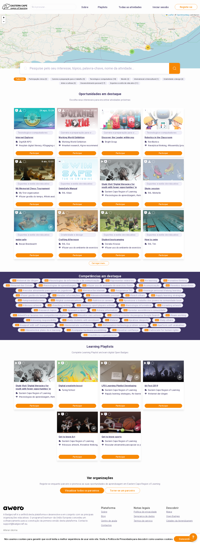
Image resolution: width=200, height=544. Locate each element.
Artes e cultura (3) (68, 83)
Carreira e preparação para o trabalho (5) (68, 79)
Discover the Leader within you (118, 137)
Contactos (106, 525)
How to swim (151, 239)
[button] (132, 51)
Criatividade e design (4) (173, 79)
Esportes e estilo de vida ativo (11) (124, 83)
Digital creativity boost (70, 385)
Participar (34, 153)
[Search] (174, 68)
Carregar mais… (99, 263)
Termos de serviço (143, 520)
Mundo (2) (125, 79)
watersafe (21, 239)
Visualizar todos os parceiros (82, 490)
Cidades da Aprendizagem (179, 520)
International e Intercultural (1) (146, 79)
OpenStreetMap (183, 15)
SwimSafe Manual (68, 188)
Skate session (152, 188)
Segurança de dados (144, 516)
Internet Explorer (24, 137)
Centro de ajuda (109, 520)
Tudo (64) (20, 79)
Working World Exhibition (71, 137)
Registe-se (186, 7)
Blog (103, 516)
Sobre (84, 7)
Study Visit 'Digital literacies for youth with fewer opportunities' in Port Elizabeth (119, 186)
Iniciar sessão (161, 7)
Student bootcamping (113, 239)
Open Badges (173, 516)
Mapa (169, 512)
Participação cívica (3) (38, 79)
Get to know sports (112, 436)
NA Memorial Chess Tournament (33, 188)
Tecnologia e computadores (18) (103, 79)
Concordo (184, 539)
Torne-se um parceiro (122, 490)
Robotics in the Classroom (158, 137)
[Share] (50, 125)
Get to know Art (67, 436)
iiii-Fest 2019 (151, 385)
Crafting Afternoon (69, 239)
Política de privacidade (145, 512)
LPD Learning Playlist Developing (119, 385)
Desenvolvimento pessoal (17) (93, 83)
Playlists (102, 7)
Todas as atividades (130, 7)
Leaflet (170, 15)
